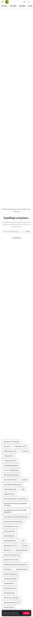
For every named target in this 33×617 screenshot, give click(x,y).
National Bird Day (22, 550)
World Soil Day (9, 607)
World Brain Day (9, 593)
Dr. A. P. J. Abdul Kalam (11, 470)
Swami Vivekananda (10, 574)
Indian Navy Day (9, 494)
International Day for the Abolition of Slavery (15, 504)
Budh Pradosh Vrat (10, 451)
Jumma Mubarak (9, 536)
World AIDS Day (9, 583)
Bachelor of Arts (20, 446)
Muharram (7, 550)
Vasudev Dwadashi (10, 579)
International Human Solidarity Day (16, 517)
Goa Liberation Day (10, 480)
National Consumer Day (12, 555)
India (23, 489)
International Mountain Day (13, 521)
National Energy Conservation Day (15, 564)
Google (24, 480)
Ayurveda (7, 446)
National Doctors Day (11, 560)
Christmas (25, 451)
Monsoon (25, 545)
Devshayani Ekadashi (11, 465)
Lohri (22, 540)
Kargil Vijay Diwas (10, 540)
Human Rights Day (10, 489)
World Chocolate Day (11, 598)
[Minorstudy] (7, 2)
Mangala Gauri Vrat (10, 545)
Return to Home (16, 237)
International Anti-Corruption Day (15, 499)
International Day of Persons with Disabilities (15, 511)
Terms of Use (15, 613)
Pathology (7, 569)
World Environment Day (12, 602)
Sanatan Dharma (21, 569)
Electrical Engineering (11, 475)
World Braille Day (10, 588)
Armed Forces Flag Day (11, 441)
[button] (26, 613)
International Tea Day (11, 526)
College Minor (8, 456)
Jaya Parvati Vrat (9, 531)
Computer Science (10, 461)
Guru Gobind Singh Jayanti (12, 484)
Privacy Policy (6, 613)
